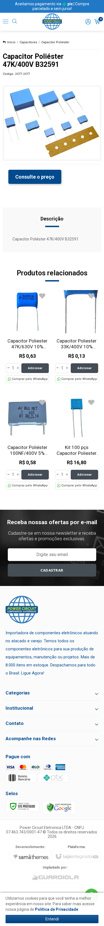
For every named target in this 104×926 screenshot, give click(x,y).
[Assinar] (52, 570)
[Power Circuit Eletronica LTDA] (52, 21)
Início (11, 42)
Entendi (52, 919)
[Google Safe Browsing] (59, 807)
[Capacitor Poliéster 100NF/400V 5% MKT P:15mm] (27, 443)
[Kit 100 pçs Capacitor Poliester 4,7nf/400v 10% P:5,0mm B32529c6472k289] (77, 443)
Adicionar (35, 368)
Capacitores (28, 42)
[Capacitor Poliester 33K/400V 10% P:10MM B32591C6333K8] (77, 336)
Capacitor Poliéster (55, 42)
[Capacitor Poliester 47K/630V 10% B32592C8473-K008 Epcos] (27, 336)
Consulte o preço (34, 177)
